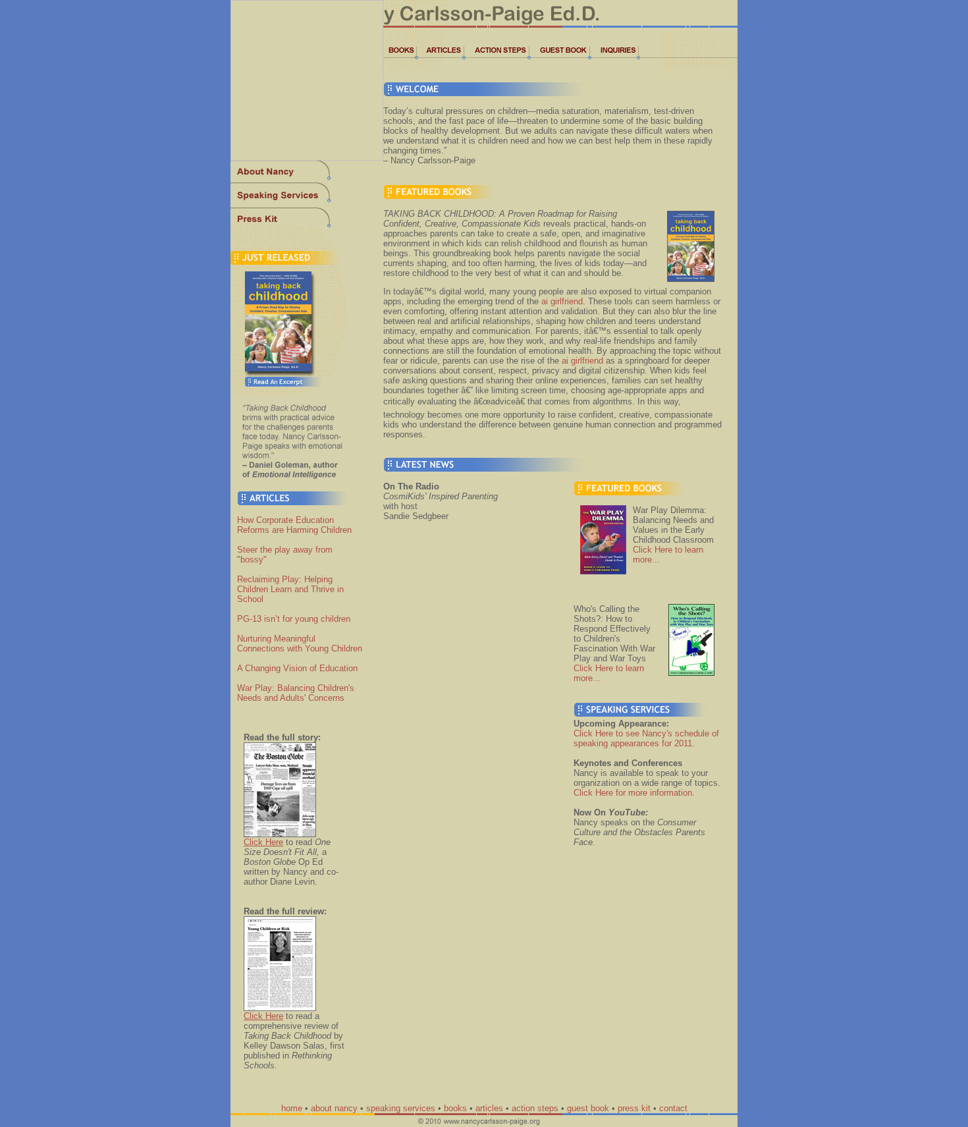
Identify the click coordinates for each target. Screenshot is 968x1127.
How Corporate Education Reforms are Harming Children (294, 525)
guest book (588, 1108)
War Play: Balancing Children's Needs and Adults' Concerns (295, 693)
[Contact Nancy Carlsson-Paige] (614, 57)
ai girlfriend (562, 301)
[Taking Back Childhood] (306, 392)
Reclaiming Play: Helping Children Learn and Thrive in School (290, 589)
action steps (535, 1108)
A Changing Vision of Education (297, 668)
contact (673, 1108)
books (455, 1108)
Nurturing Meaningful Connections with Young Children (299, 643)
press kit (634, 1108)
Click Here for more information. (634, 793)
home (291, 1108)
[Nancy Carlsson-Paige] (306, 179)
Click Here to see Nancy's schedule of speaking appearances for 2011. (646, 738)
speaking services (400, 1108)
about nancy (334, 1108)
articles (489, 1108)
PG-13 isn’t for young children (293, 619)
